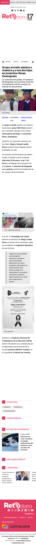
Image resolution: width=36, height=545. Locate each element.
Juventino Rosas (9, 411)
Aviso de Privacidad (10, 517)
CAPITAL (15, 61)
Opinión (22, 517)
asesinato (6, 407)
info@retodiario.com (18, 542)
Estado (30, 517)
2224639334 (24, 538)
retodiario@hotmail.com (23, 540)
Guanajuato (18, 407)
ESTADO (8, 61)
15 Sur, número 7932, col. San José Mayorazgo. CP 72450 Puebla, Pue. (19, 536)
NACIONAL (5, 117)
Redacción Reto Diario (26, 119)
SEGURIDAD (24, 61)
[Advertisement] (18, 41)
